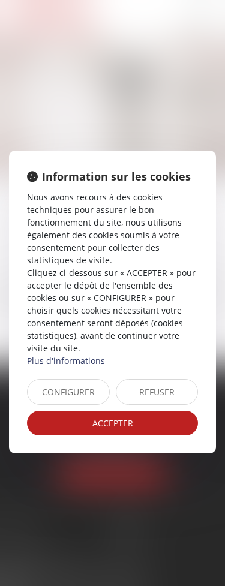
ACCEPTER (112, 423)
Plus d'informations (66, 360)
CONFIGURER (68, 392)
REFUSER (157, 392)
